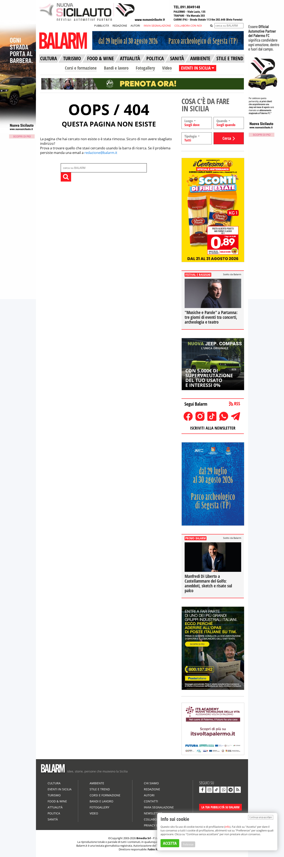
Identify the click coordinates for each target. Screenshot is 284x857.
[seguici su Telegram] (230, 790)
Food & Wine (57, 801)
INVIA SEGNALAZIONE (157, 25)
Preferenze (188, 844)
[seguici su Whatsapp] (223, 790)
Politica (54, 813)
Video (167, 68)
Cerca (226, 138)
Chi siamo (151, 783)
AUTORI (135, 25)
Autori (149, 795)
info (227, 827)
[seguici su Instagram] (209, 790)
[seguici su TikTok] (216, 790)
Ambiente (97, 783)
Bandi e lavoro (116, 68)
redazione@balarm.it (100, 152)
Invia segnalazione (159, 807)
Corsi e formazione (81, 68)
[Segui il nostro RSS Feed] (238, 790)
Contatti (151, 801)
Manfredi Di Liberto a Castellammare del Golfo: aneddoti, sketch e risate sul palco (208, 583)
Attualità (55, 807)
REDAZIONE (119, 25)
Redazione (152, 789)
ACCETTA (170, 843)
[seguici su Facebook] (202, 790)
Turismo (54, 795)
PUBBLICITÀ (101, 25)
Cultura (54, 783)
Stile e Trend (100, 789)
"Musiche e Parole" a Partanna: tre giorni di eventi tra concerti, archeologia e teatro (211, 317)
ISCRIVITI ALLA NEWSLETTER (212, 428)
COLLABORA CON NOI (188, 25)
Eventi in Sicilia (60, 789)
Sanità (53, 819)
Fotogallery (145, 68)
